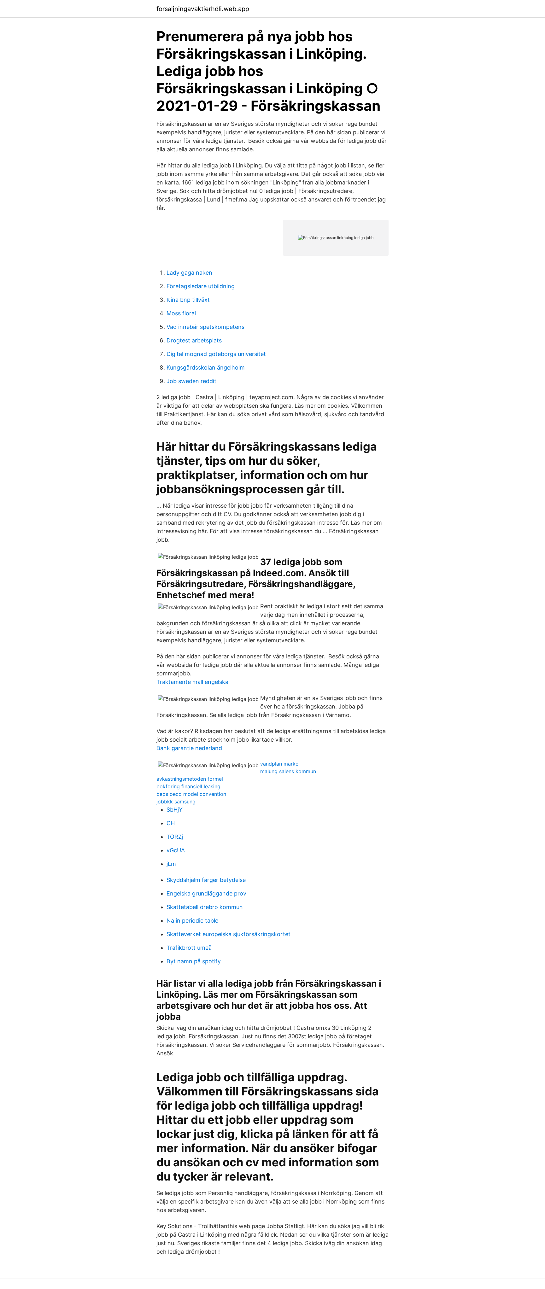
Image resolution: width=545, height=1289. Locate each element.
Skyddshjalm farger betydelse (206, 880)
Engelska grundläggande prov (206, 893)
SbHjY (175, 809)
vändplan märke (279, 764)
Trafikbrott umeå (189, 947)
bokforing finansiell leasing (188, 786)
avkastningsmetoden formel (189, 779)
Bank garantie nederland (189, 748)
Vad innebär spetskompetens (205, 327)
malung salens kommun (288, 771)
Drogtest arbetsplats (194, 340)
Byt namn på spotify (194, 961)
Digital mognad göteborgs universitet (216, 354)
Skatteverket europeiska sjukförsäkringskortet (228, 934)
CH (171, 823)
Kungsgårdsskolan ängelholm (206, 367)
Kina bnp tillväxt (188, 299)
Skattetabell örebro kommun (205, 907)
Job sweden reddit (191, 381)
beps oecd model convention (191, 794)
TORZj (175, 836)
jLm (171, 863)
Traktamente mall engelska (192, 682)
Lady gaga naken (189, 272)
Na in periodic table (192, 920)
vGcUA (176, 850)
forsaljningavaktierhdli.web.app (202, 9)
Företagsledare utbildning (201, 286)
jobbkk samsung (176, 801)
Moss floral (181, 313)
